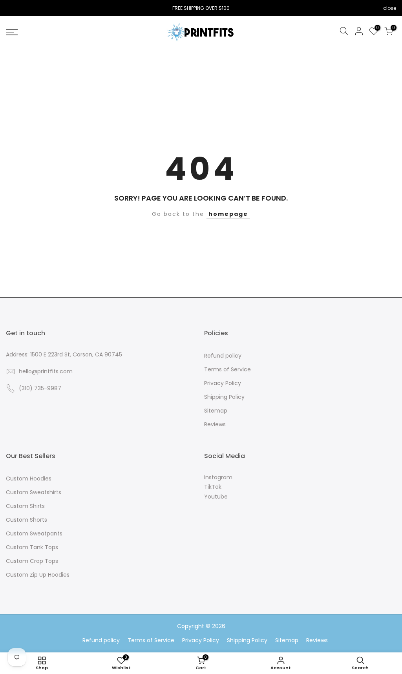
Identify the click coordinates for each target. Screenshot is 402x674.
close (16, 8)
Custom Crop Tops (32, 561)
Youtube (216, 496)
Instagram (218, 477)
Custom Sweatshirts (33, 492)
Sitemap (215, 411)
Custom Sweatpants (34, 533)
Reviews (215, 424)
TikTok (212, 487)
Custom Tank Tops (32, 547)
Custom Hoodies (28, 478)
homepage (228, 214)
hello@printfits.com (46, 371)
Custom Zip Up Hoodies (37, 575)
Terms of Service (227, 369)
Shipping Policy (224, 397)
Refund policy (222, 356)
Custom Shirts (25, 506)
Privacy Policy (222, 383)
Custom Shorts (26, 520)
